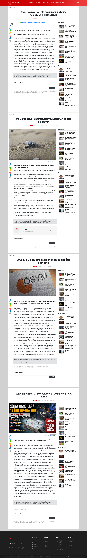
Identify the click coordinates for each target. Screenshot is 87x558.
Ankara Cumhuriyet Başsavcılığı (20, 444)
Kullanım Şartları (21, 547)
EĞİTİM (44, 2)
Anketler (70, 541)
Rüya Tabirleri (71, 544)
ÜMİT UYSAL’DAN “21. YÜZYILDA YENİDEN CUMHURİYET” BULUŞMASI (70, 104)
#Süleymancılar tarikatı (25, 507)
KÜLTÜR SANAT (58, 2)
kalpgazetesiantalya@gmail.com (28, 231)
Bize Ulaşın (36, 548)
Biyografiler (71, 542)
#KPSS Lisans (45, 366)
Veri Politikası (11, 550)
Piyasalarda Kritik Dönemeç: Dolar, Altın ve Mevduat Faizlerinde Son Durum (70, 79)
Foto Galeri (36, 537)
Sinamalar (58, 545)
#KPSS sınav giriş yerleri (28, 366)
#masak (44, 507)
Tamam (74, 556)
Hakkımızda (11, 547)
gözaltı (22, 450)
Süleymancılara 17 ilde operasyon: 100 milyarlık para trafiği (70, 84)
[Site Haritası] (21, 543)
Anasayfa (10, 7)
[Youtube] (15, 543)
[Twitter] (11, 543)
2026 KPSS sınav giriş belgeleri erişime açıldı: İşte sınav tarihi (70, 51)
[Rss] (19, 543)
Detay (70, 556)
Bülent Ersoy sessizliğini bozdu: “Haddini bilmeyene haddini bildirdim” (70, 36)
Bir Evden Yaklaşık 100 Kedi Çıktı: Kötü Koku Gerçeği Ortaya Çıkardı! (70, 41)
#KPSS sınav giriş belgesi (18, 366)
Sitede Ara (71, 540)
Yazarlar (35, 542)
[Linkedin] (17, 543)
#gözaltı (48, 507)
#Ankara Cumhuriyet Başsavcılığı (20, 509)
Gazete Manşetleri (60, 549)
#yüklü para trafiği (38, 507)
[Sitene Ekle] (24, 543)
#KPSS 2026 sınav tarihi (37, 366)
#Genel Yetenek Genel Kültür (19, 367)
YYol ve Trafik (59, 541)
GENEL (14, 7)
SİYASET (35, 2)
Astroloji (70, 545)
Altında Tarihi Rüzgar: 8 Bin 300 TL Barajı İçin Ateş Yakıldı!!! (70, 61)
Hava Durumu (59, 540)
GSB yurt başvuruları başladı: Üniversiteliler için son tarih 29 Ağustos (70, 46)
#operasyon (32, 507)
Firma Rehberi (59, 548)
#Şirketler (52, 507)
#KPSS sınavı (33, 367)
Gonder (52, 88)
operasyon (50, 445)
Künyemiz (36, 546)
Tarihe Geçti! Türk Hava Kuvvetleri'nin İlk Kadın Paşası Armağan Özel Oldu (70, 70)
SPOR (52, 2)
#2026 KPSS (39, 367)
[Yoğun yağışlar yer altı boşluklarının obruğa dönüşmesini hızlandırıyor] (33, 22)
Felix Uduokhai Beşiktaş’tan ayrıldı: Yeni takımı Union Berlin (70, 26)
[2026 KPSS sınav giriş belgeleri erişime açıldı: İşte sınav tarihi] (32, 282)
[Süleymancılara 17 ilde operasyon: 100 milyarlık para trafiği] (32, 418)
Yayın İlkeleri (11, 548)
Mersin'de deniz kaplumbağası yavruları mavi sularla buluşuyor (70, 31)
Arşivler (35, 544)
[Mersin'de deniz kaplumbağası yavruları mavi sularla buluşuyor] (32, 143)
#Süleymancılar (17, 507)
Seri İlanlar (58, 546)
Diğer (63, 2)
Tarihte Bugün (59, 544)
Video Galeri (36, 539)
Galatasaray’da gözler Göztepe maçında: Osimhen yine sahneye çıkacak (70, 56)
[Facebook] (9, 543)
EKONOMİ (40, 2)
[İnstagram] (13, 543)
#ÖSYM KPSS (27, 367)
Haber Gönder (20, 550)
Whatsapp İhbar (21, 548)
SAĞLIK (48, 2)
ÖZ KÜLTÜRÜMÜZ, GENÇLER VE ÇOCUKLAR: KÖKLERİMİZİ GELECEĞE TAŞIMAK (70, 99)
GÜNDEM (31, 2)
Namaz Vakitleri (59, 542)
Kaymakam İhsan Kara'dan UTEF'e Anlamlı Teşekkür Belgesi (70, 94)
